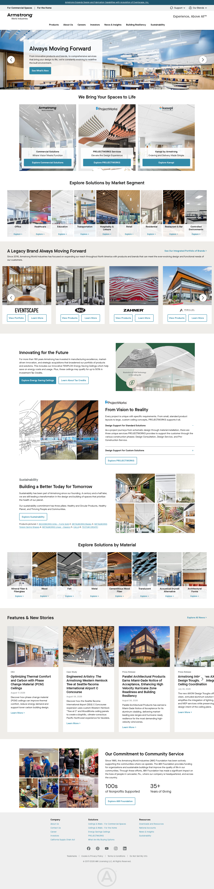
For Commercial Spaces (19, 7)
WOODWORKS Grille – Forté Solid (54, 524)
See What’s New (40, 70)
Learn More (37, 317)
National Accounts (147, 828)
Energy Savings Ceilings (99, 832)
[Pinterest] (97, 849)
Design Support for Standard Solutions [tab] (125, 425)
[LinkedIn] (124, 849)
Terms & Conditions (116, 856)
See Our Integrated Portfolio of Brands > (186, 250)
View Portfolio (16, 317)
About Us (68, 24)
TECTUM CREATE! (90, 527)
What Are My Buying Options (101, 839)
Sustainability (145, 836)
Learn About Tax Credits (73, 380)
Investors (95, 24)
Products (54, 24)
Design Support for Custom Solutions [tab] (124, 450)
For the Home (44, 7)
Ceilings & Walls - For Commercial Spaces (107, 824)
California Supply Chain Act (63, 839)
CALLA (76, 527)
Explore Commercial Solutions (47, 162)
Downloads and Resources (151, 824)
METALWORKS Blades (81, 524)
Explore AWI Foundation (120, 801)
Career (54, 832)
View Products (69, 317)
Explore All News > (197, 617)
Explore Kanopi (166, 162)
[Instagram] (115, 849)
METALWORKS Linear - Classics (56, 527)
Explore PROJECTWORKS (107, 162)
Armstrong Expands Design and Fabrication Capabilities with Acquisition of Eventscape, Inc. (107, 2)
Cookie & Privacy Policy (92, 856)
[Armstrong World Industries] (20, 16)
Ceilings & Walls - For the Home (102, 828)
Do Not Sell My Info (138, 856)
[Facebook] (89, 849)
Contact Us (56, 828)
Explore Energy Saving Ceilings (38, 380)
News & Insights (112, 24)
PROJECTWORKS (96, 836)
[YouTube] (106, 849)
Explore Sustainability (33, 516)
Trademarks (72, 856)
